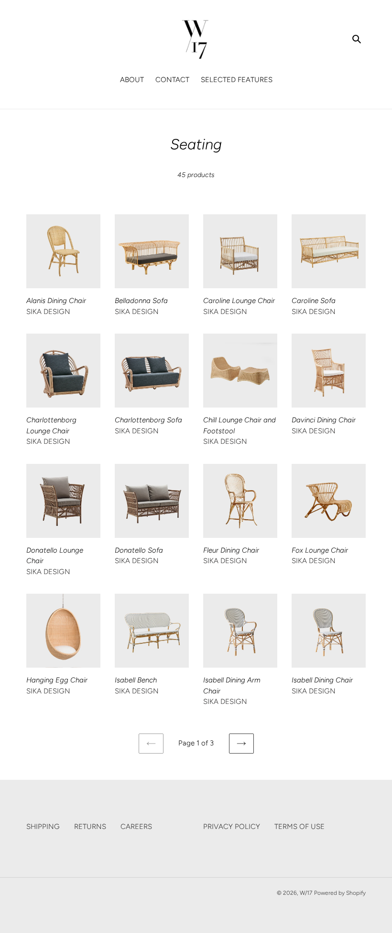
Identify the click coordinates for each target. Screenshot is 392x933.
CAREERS (136, 826)
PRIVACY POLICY (231, 826)
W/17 (306, 893)
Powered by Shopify (340, 893)
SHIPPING (43, 826)
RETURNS (90, 826)
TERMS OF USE (299, 826)
